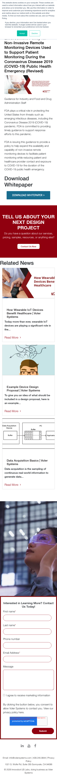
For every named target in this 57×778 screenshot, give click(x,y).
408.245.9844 (39, 757)
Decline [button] (35, 33)
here (21, 712)
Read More (11, 337)
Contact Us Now (28, 246)
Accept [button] (22, 33)
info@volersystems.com (20, 757)
